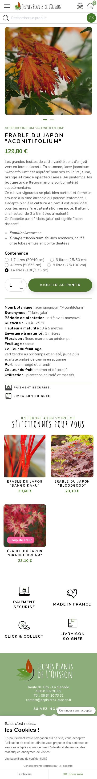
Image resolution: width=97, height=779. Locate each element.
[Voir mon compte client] (80, 5)
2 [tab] (52, 119)
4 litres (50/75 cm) (25, 265)
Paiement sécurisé (32, 387)
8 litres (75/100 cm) (69, 265)
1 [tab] (45, 119)
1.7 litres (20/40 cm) (27, 259)
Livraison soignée (32, 396)
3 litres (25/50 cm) (71, 259)
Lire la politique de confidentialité (26, 758)
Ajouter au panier (60, 285)
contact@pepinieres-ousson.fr (48, 700)
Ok (91, 18)
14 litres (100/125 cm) (29, 270)
